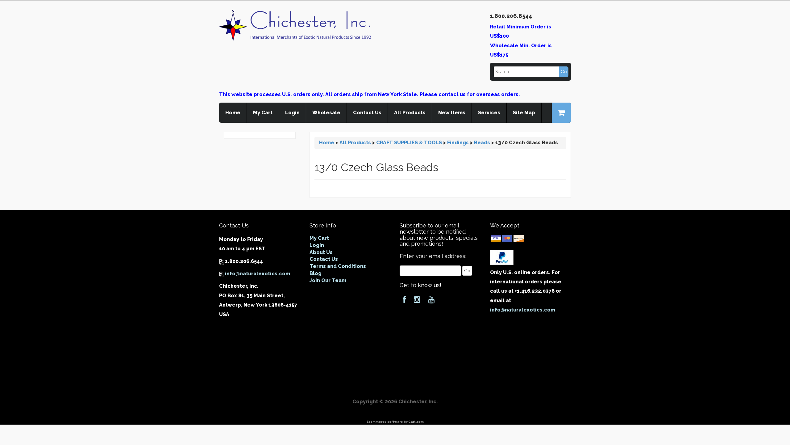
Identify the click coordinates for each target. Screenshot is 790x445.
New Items (451, 113)
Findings (458, 143)
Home (232, 113)
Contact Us (367, 113)
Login (292, 113)
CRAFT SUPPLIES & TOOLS (409, 143)
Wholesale (326, 113)
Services (489, 113)
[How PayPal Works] (502, 257)
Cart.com (416, 421)
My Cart (262, 113)
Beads (482, 143)
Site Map (524, 113)
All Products (410, 113)
